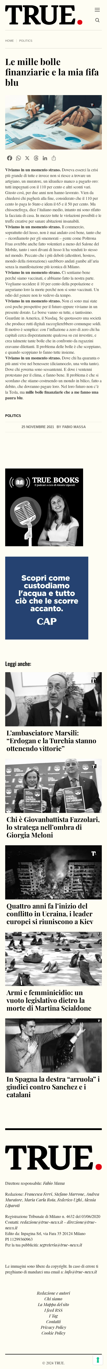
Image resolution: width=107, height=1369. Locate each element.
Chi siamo (53, 1298)
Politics (25, 40)
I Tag (53, 1315)
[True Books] (44, 543)
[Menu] (97, 9)
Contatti (53, 1321)
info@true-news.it (81, 1271)
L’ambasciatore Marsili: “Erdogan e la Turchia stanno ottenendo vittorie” (51, 740)
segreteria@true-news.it (61, 1244)
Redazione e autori (53, 1293)
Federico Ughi (69, 1199)
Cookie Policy (53, 1333)
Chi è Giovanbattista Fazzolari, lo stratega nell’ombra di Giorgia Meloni (53, 827)
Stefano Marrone (69, 1194)
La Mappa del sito (53, 1304)
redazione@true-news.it (41, 1222)
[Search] (97, 20)
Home (9, 40)
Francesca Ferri (38, 1194)
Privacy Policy (53, 1327)
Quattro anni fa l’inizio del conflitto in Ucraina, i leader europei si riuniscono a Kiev (49, 913)
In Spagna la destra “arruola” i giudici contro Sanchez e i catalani (53, 1086)
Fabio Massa (54, 1183)
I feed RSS (53, 1310)
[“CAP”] (46, 597)
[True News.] (43, 15)
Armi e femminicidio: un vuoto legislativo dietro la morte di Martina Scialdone (48, 1000)
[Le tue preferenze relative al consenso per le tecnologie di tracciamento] (98, 1360)
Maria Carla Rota (39, 1199)
